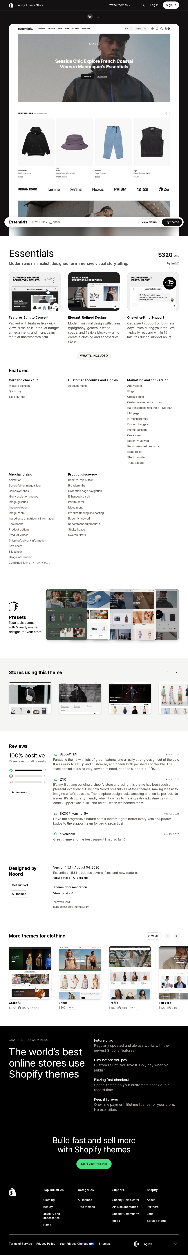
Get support (20, 885)
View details (61, 878)
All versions (80, 878)
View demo (149, 222)
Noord (175, 263)
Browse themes (117, 5)
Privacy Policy (45, 1243)
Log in (154, 5)
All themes (19, 894)
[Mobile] (98, 16)
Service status (156, 1221)
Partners (152, 1207)
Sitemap (104, 1243)
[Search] (143, 5)
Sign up (171, 5)
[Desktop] (90, 16)
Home (47, 1225)
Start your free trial (94, 1164)
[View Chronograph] (135, 614)
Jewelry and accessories (51, 1216)
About (151, 1200)
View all (153, 936)
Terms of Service (20, 1243)
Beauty (48, 1207)
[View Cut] (112, 614)
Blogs (116, 1221)
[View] (30, 698)
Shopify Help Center (125, 1200)
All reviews (19, 792)
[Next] (176, 672)
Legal (150, 1214)
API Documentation (125, 1207)
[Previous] (167, 672)
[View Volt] (89, 614)
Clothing (49, 1200)
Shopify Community (125, 1214)
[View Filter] (66, 614)
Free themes (86, 1207)
